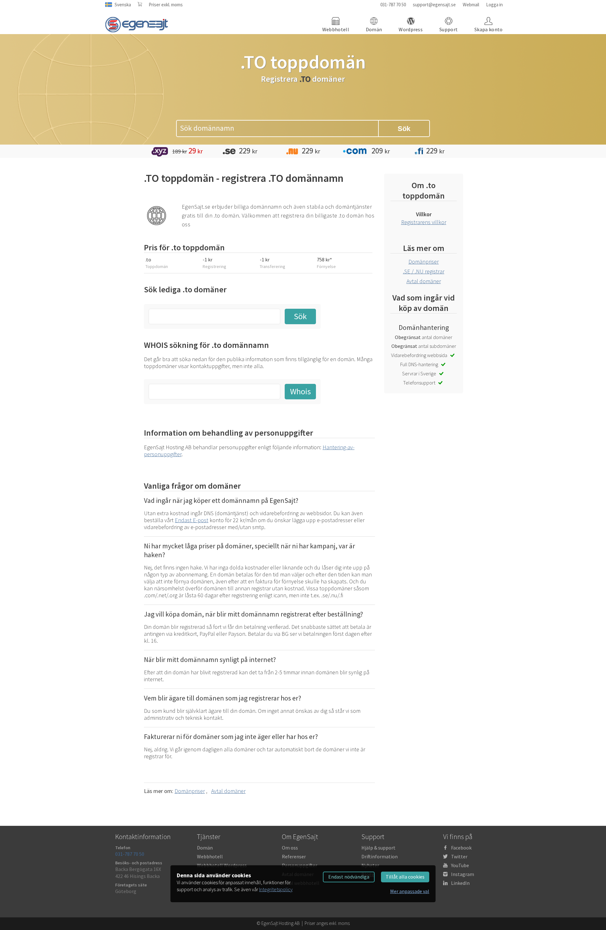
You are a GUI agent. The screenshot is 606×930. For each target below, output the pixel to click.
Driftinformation (379, 856)
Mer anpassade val (409, 891)
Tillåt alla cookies (405, 876)
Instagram (462, 874)
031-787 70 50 (393, 5)
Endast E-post (191, 520)
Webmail (471, 5)
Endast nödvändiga (348, 876)
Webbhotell (210, 856)
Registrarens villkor (423, 222)
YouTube (460, 865)
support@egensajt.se (434, 5)
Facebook (461, 847)
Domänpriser (190, 791)
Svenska (123, 4)
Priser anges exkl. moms (327, 923)
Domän (205, 847)
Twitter (459, 856)
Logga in (494, 5)
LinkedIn (460, 883)
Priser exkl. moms (166, 5)
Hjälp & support (378, 847)
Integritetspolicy (276, 889)
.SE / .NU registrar (423, 271)
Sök (404, 129)
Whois (300, 391)
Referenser (294, 856)
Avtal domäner (228, 791)
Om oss (290, 847)
